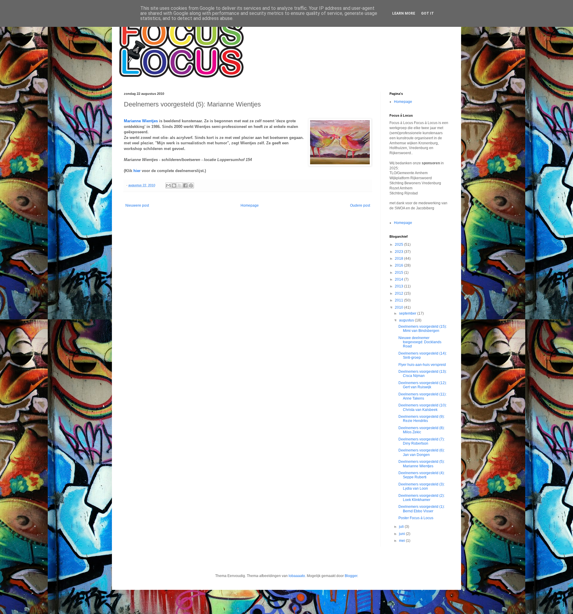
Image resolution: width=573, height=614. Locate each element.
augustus (407, 320)
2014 (399, 279)
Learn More (403, 13)
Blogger (351, 576)
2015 (399, 272)
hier (137, 170)
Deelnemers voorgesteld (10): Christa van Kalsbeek (422, 407)
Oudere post (360, 205)
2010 (399, 307)
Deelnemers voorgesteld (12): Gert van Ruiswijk (422, 385)
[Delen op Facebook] (185, 185)
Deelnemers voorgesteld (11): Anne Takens (422, 396)
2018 (399, 258)
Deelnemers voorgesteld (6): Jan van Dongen (421, 452)
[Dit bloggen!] (174, 185)
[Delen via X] (180, 185)
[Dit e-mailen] (168, 185)
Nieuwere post (137, 205)
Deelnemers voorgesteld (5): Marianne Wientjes (421, 464)
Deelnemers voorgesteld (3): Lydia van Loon (421, 486)
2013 (399, 286)
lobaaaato (297, 576)
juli (402, 527)
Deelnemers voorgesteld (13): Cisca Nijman (422, 373)
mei (402, 541)
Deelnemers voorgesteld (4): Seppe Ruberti (421, 475)
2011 (399, 300)
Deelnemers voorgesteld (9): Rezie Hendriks (421, 419)
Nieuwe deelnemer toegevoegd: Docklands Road (419, 342)
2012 (399, 293)
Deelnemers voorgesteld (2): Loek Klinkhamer (421, 498)
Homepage (250, 205)
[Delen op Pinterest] (191, 185)
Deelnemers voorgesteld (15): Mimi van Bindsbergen (422, 328)
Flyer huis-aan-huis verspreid (422, 365)
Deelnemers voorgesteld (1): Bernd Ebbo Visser (421, 509)
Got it (427, 13)
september (408, 313)
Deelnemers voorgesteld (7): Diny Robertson (421, 441)
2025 (399, 244)
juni (402, 534)
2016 (399, 265)
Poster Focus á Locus (415, 518)
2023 (399, 252)
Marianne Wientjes (141, 121)
